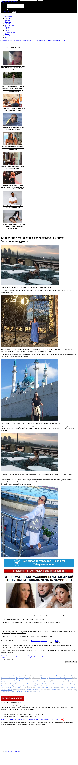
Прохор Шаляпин (44, 690)
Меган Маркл (5, 687)
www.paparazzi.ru (6, 706)
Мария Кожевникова (70, 686)
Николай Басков (54, 687)
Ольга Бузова (6, 689)
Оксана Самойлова (71, 687)
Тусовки (7, 27)
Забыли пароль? (6, 11)
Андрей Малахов (34, 678)
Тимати (13, 692)
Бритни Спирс (11, 680)
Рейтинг (7, 35)
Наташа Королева (43, 687)
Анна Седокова (54, 678)
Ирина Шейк (26, 684)
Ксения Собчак (6, 686)
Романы (7, 23)
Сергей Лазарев (6, 691)
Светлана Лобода (71, 690)
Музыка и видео (10, 32)
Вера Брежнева (27, 680)
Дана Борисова (5, 682)
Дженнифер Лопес (17, 682)
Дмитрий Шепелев (56, 682)
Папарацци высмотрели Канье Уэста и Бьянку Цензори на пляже (13, 128)
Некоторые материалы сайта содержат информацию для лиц (41, 719)
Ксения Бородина (70, 684)
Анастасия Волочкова (55, 676)
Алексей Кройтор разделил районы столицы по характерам (13, 206)
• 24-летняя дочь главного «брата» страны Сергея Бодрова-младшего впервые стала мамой (27, 636)
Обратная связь (6, 713)
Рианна (53, 690)
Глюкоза (74, 680)
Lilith (56, 641)
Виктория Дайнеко (50, 680)
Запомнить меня (13, 9)
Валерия (19, 680)
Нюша (62, 687)
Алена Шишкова (30, 676)
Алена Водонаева (19, 676)
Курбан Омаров (17, 686)
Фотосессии (8, 18)
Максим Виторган (47, 686)
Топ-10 (7, 29)
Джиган (26, 682)
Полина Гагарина (32, 690)
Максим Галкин (58, 686)
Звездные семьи (10, 25)
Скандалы (8, 22)
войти (14, 11)
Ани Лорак (44, 678)
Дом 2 (65, 682)
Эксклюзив (8, 17)
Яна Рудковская (35, 691)
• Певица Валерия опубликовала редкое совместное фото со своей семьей (23, 619)
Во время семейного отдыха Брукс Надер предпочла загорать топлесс (13, 109)
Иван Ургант (5, 684)
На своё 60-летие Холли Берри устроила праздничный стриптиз (13, 167)
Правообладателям (14, 719)
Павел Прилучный (19, 690)
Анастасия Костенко (70, 676)
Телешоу (7, 34)
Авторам (3, 719)
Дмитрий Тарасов (43, 682)
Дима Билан (33, 682)
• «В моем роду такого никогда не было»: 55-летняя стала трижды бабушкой (31, 622)
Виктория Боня (38, 680)
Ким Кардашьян (47, 684)
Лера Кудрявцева (28, 686)
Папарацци (8, 20)
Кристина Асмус (58, 684)
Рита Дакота (61, 690)
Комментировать (71, 661)
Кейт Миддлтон (36, 684)
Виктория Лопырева (64, 680)
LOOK (7, 30)
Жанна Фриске (72, 682)
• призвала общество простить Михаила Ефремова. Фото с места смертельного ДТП (33, 615)
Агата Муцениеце (7, 676)
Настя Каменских (30, 687)
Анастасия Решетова (8, 678)
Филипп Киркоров (23, 692)
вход (2, 2)
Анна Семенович (66, 678)
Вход (6, 37)
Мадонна (37, 686)
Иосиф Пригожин (15, 684)
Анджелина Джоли (22, 678)
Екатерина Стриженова (39, 641)
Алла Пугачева (42, 676)
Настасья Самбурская (17, 687)
